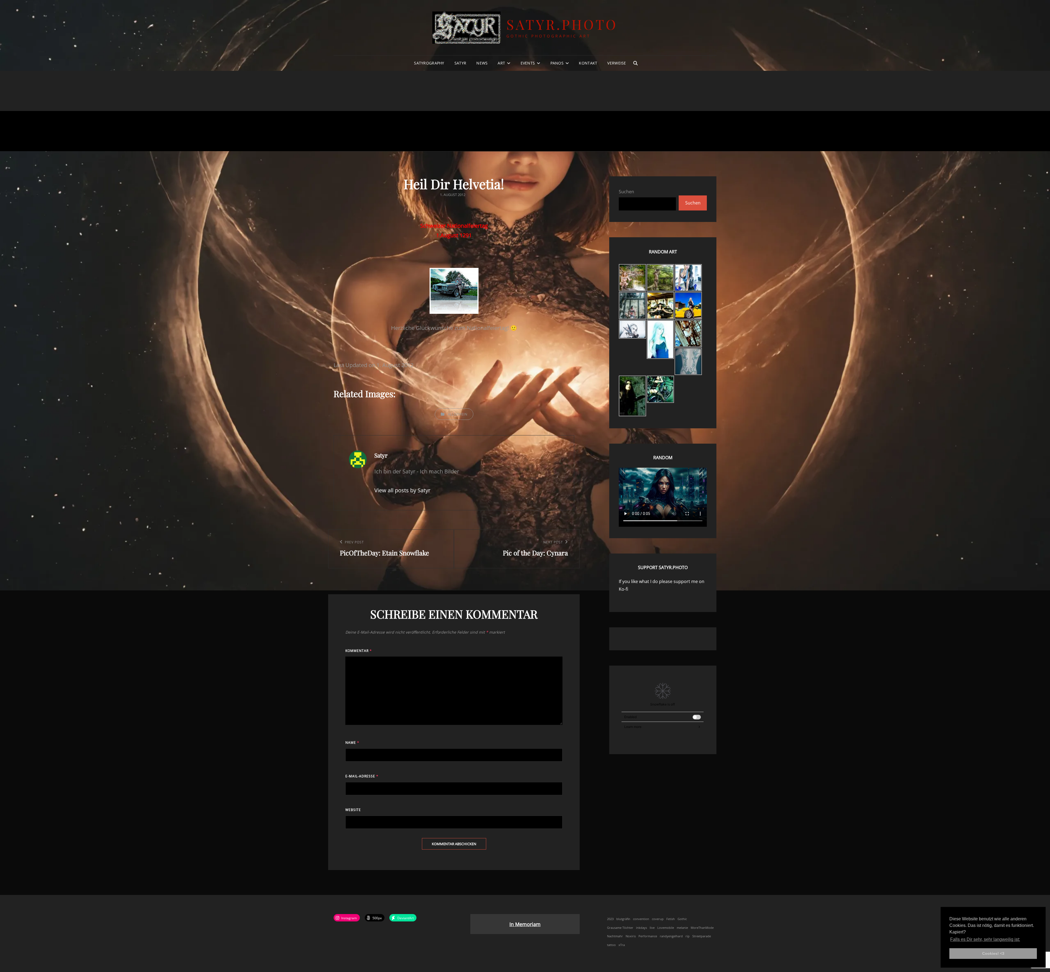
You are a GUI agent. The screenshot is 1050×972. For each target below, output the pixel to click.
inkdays (641, 928)
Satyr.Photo (562, 24)
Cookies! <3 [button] (993, 953)
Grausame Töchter (620, 928)
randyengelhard (671, 936)
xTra (622, 945)
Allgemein (457, 414)
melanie (682, 928)
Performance (647, 936)
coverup (658, 919)
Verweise (616, 63)
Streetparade (701, 936)
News (482, 63)
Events (528, 63)
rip (688, 936)
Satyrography (429, 63)
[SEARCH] (635, 63)
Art (501, 63)
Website (353, 809)
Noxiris (631, 936)
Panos (557, 63)
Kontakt (588, 63)
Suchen (626, 192)
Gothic (682, 919)
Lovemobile (665, 928)
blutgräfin (623, 919)
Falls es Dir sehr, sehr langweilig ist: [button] (985, 939)
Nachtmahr (615, 936)
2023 (610, 919)
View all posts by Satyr (402, 490)
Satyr (460, 63)
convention (641, 919)
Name (352, 742)
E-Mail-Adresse (361, 776)
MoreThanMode (702, 928)
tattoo (611, 945)
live (652, 928)
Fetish (670, 919)
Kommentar (358, 650)
